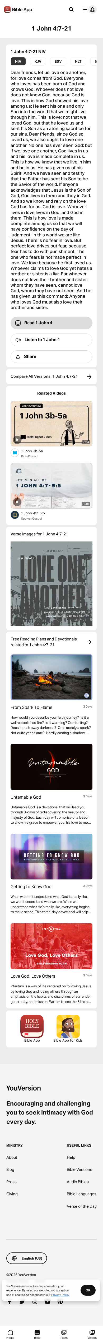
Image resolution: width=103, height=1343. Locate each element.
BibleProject (29, 456)
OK (88, 1290)
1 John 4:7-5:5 (37, 513)
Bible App (32, 1040)
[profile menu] (89, 9)
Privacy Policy (60, 1294)
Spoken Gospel (31, 518)
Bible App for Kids (68, 1040)
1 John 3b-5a (36, 451)
